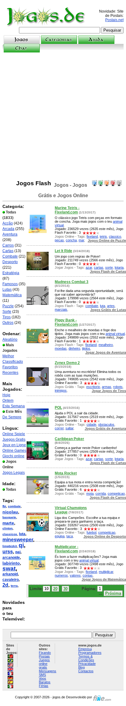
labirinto (11, 563)
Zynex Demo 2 (67, 363)
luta (22, 534)
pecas (59, 240)
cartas (98, 267)
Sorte (6, 311)
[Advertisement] (63, 116)
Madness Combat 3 (71, 282)
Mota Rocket (66, 473)
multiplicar (106, 572)
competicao (116, 493)
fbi (4, 506)
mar (81, 240)
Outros (7, 322)
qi (21, 545)
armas (106, 387)
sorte (109, 267)
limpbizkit (9, 546)
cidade (91, 424)
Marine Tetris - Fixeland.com (67, 210)
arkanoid (10, 574)
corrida (100, 493)
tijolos (86, 348)
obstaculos (106, 424)
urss (7, 551)
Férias (43, 686)
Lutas (7, 289)
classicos (9, 534)
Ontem (7, 400)
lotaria (119, 267)
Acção (7, 223)
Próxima (113, 593)
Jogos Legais (13, 472)
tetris (103, 236)
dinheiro (74, 348)
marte (8, 522)
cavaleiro (10, 579)
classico (115, 236)
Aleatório (9, 339)
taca (69, 536)
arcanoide (11, 557)
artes (111, 306)
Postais (44, 656)
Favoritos (10, 367)
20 (55, 588)
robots (118, 387)
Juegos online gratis (44, 663)
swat (9, 568)
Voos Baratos (44, 680)
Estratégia (10, 273)
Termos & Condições (86, 658)
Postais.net (114, 20)
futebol (91, 532)
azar (89, 267)
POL (58, 407)
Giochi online (13, 456)
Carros (8, 245)
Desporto (10, 262)
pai (17, 552)
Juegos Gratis (13, 439)
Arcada (8, 229)
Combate (10, 256)
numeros (61, 575)
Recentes (10, 372)
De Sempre (11, 417)
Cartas (7, 251)
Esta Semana (13, 406)
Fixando (45, 652)
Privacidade (87, 664)
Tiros (6, 317)
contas (88, 575)
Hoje (6, 395)
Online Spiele (13, 434)
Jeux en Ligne (14, 445)
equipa (60, 536)
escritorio (93, 387)
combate (14, 506)
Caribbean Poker (69, 439)
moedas (61, 348)
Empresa (85, 649)
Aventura (9, 234)
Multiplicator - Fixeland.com (66, 549)
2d (5, 585)
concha (71, 240)
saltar (69, 428)
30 (65, 588)
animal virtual (115, 334)
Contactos (86, 671)
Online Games (14, 450)
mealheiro (105, 345)
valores (75, 575)
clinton (7, 528)
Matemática (12, 295)
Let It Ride (63, 251)
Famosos (10, 284)
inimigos (61, 390)
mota (90, 493)
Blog (81, 667)
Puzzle (8, 306)
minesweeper (17, 539)
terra (14, 585)
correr (59, 428)
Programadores (90, 652)
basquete (9, 517)
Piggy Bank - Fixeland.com (66, 322)
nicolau (10, 511)
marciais (61, 309)
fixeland (92, 236)
